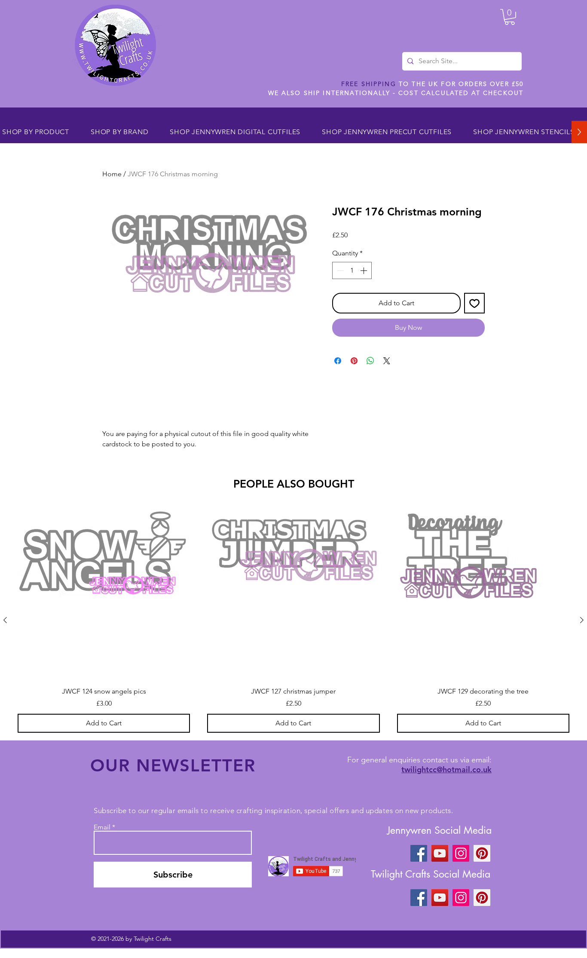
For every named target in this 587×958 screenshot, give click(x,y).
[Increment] (364, 270)
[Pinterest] (482, 853)
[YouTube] (439, 853)
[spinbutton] (351, 270)
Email (102, 827)
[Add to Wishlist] (474, 303)
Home (112, 174)
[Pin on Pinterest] (354, 361)
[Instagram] (460, 853)
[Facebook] (418, 853)
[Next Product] (582, 620)
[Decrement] (339, 270)
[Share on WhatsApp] (370, 361)
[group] (293, 620)
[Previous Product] (5, 620)
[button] (509, 17)
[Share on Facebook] (338, 361)
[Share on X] (387, 361)
